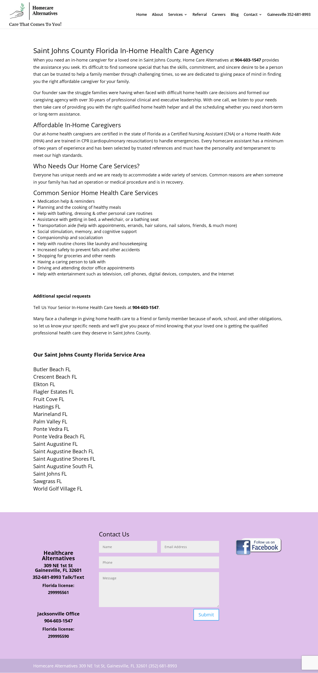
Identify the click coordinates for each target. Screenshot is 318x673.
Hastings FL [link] (46, 406)
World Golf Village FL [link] (57, 488)
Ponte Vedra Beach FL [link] (59, 436)
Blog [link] (235, 15)
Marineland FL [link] (50, 413)
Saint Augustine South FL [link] (63, 466)
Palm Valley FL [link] (50, 421)
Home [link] (141, 15)
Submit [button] (206, 614)
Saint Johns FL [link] (50, 473)
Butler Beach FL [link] (52, 369)
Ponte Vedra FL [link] (51, 428)
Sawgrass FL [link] (47, 480)
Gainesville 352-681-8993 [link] (289, 15)
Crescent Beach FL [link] (55, 376)
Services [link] (175, 15)
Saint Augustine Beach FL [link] (63, 451)
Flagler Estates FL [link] (53, 391)
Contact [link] (250, 15)
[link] (35, 14)
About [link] (157, 15)
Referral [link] (200, 15)
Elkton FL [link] (44, 384)
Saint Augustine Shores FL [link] (64, 458)
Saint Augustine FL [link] (55, 443)
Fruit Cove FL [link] (48, 398)
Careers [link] (219, 15)
